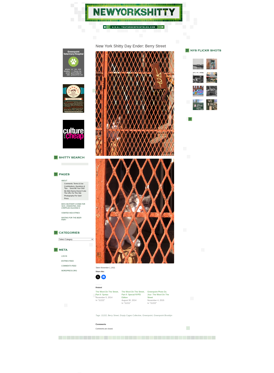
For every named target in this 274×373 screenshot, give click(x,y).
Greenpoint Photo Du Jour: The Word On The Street (158, 295)
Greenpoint (147, 315)
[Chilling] (210, 96)
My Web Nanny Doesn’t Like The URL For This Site (75, 192)
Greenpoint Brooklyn (163, 315)
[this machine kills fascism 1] (197, 109)
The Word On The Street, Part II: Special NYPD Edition (133, 295)
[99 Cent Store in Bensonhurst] (197, 82)
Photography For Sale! (73, 196)
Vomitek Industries (70, 213)
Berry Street (113, 315)
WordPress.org (69, 271)
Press (66, 198)
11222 (104, 315)
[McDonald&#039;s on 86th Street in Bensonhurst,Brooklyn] (210, 82)
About (64, 181)
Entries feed (67, 261)
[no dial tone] (210, 69)
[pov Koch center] (197, 69)
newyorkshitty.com (137, 17)
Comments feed (68, 266)
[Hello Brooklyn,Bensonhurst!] (197, 96)
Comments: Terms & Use (73, 184)
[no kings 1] (210, 109)
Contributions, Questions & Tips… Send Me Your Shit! (74, 187)
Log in (64, 256)
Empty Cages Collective (130, 315)
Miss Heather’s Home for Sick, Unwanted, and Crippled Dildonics (73, 206)
